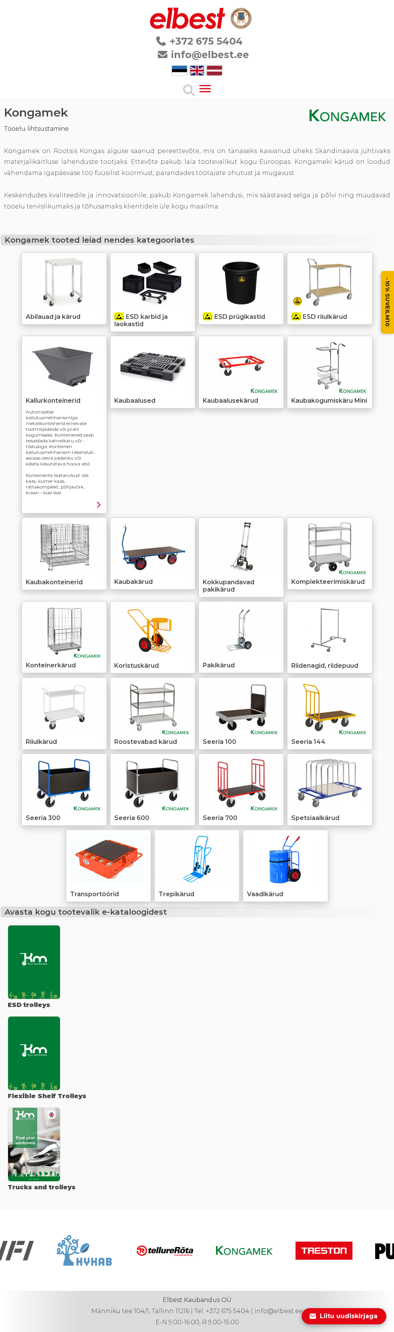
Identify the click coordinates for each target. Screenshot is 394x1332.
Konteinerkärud (51, 665)
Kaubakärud (133, 581)
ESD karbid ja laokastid (141, 320)
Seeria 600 (131, 818)
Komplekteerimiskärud (328, 581)
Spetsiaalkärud (315, 818)
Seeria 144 (308, 741)
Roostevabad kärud (145, 741)
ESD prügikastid (239, 316)
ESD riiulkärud (325, 316)
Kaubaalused (134, 400)
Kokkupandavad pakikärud (228, 585)
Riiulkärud (41, 741)
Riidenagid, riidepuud (324, 665)
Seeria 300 (43, 818)
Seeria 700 (220, 818)
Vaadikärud (265, 894)
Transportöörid (94, 894)
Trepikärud (176, 894)
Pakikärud (219, 665)
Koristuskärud (136, 665)
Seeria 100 (219, 741)
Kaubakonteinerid (54, 582)
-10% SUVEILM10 (387, 302)
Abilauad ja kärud (53, 316)
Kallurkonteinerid (53, 400)
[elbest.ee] (188, 26)
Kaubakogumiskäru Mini (329, 400)
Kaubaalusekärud (230, 400)
